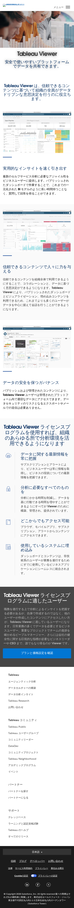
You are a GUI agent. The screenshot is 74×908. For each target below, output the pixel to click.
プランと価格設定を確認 (37, 653)
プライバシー (41, 868)
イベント (13, 771)
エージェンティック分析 (22, 681)
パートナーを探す (18, 791)
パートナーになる (18, 797)
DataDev (13, 746)
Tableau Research (18, 700)
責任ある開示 (57, 868)
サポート (14, 810)
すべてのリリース (18, 836)
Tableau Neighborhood (22, 758)
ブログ (23, 861)
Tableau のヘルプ (18, 830)
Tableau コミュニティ (22, 720)
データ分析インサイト (20, 694)
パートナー (15, 784)
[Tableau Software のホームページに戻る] (15, 4)
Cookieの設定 (21, 875)
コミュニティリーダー (20, 739)
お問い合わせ (15, 707)
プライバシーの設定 (47, 875)
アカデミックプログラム (22, 765)
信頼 (13, 861)
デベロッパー (37, 861)
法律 (10, 868)
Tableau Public (17, 726)
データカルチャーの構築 (22, 688)
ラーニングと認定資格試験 (23, 823)
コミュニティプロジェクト (23, 752)
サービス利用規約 (23, 868)
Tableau (13, 675)
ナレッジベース (17, 817)
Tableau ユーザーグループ (23, 733)
